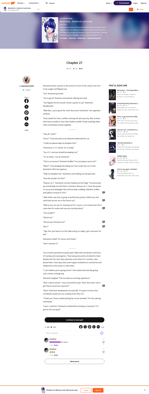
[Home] (8, 3)
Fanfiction (63, 24)
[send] (102, 333)
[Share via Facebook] (26, 101)
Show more (74, 361)
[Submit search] (47, 3)
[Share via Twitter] (26, 107)
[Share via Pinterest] (26, 112)
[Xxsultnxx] (46, 340)
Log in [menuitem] (135, 3)
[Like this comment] (103, 342)
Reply (56, 345)
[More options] (103, 339)
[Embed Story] (26, 124)
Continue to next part (74, 320)
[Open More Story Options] (26, 130)
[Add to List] (131, 9)
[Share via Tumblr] (26, 118)
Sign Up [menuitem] (143, 3)
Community (33, 3)
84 (82, 68)
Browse (20, 3)
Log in (86, 390)
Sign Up (98, 390)
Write (108, 3)
